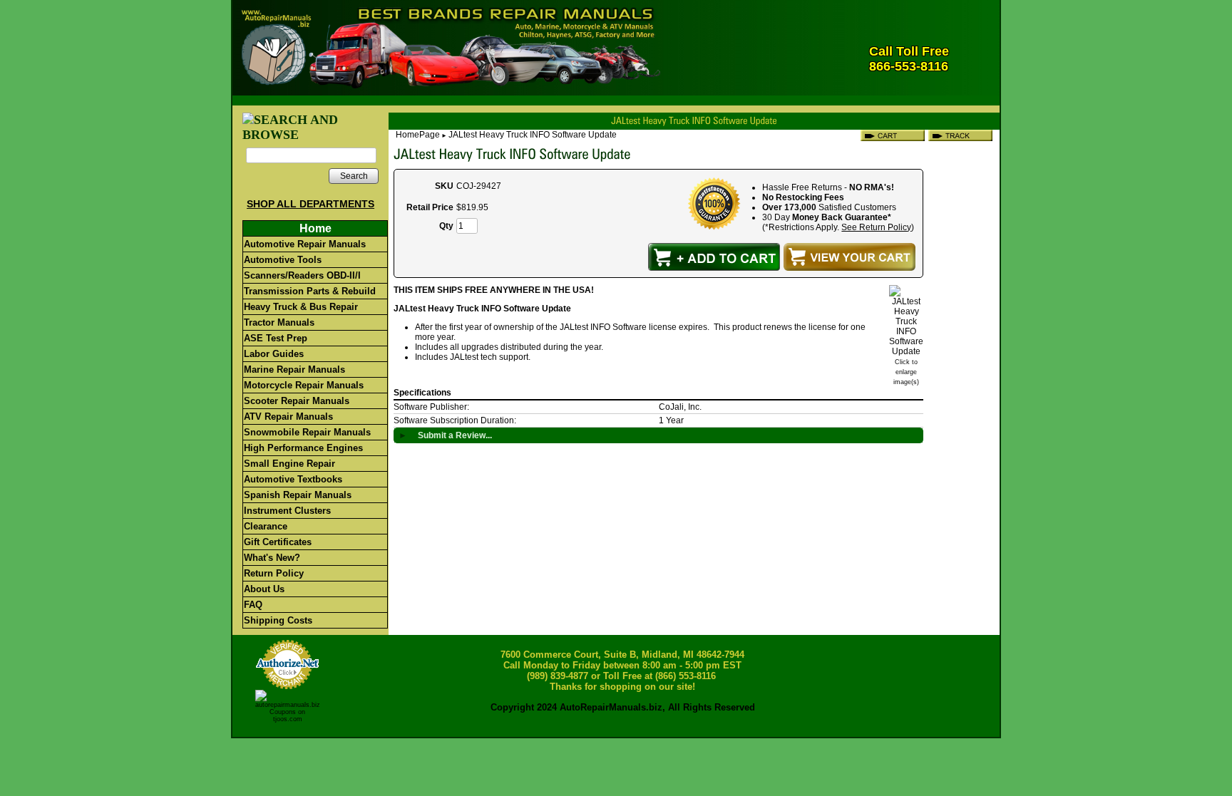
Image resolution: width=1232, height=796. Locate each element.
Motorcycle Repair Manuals (304, 385)
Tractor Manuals (279, 322)
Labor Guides (274, 353)
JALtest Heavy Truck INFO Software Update (532, 135)
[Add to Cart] (714, 257)
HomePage (418, 135)
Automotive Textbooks (293, 479)
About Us (264, 589)
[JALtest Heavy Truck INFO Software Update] (906, 351)
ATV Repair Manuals (288, 416)
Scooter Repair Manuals (296, 401)
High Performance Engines (303, 448)
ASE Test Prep (275, 338)
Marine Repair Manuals (294, 369)
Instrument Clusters (287, 510)
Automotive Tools (283, 259)
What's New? (272, 557)
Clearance (265, 526)
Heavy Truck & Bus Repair (301, 306)
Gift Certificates (278, 542)
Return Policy (274, 573)
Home (315, 228)
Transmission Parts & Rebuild (310, 291)
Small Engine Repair (289, 463)
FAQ (253, 604)
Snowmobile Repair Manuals (307, 432)
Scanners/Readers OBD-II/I (302, 275)
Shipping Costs (278, 620)
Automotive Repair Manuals (305, 244)
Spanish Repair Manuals (297, 495)
